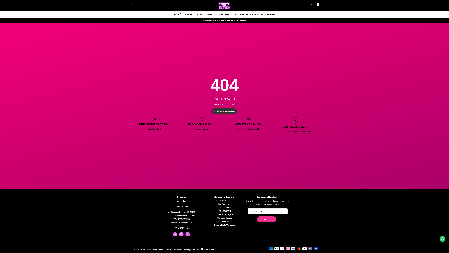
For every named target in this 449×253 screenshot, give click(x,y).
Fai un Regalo (268, 14)
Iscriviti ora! (267, 219)
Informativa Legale (224, 214)
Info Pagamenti (224, 211)
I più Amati (189, 14)
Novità (177, 14)
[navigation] (2, 20)
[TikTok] (187, 234)
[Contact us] (442, 239)
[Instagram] (175, 234)
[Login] (312, 5)
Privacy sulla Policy (224, 200)
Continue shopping (224, 111)
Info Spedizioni (224, 204)
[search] (132, 5)
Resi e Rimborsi (225, 207)
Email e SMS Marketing (224, 225)
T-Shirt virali (224, 14)
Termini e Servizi (224, 218)
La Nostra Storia (181, 207)
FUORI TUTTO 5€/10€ (206, 14)
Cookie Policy (224, 221)
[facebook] (181, 234)
